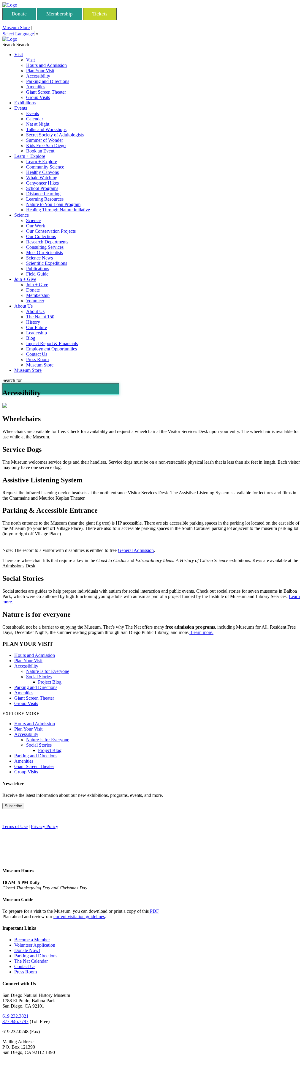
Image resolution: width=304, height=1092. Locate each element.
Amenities (35, 86)
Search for (12, 380)
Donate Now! (27, 950)
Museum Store (16, 27)
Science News (39, 257)
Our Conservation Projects (51, 231)
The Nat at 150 (40, 316)
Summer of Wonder (44, 140)
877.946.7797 (15, 1021)
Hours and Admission (46, 65)
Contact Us (36, 354)
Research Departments (47, 241)
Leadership (36, 332)
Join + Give (25, 279)
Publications (37, 268)
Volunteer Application (34, 945)
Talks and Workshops (46, 129)
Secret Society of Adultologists (55, 134)
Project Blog (49, 682)
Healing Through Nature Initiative (58, 209)
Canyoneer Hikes (42, 182)
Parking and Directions (47, 81)
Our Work (35, 225)
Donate (19, 14)
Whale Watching (41, 177)
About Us (23, 306)
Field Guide (37, 273)
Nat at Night (37, 124)
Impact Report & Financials (52, 343)
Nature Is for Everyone (47, 671)
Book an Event (40, 150)
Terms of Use (15, 826)
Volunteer (35, 300)
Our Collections (41, 236)
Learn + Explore (29, 156)
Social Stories (39, 676)
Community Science (45, 166)
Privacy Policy (44, 826)
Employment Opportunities (51, 348)
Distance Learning (43, 193)
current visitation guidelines (79, 916)
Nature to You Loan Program (53, 204)
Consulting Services (45, 247)
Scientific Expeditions (46, 263)
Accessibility (38, 75)
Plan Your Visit (40, 70)
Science (21, 215)
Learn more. (201, 632)
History (33, 322)
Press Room (37, 359)
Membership (59, 14)
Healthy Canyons (42, 172)
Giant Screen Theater (46, 92)
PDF (154, 911)
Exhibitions (25, 102)
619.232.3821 (15, 1016)
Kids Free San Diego (46, 145)
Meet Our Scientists (44, 252)
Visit (18, 54)
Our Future (36, 327)
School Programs (42, 188)
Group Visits (38, 97)
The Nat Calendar (31, 961)
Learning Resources (45, 199)
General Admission (136, 550)
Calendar (34, 118)
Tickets (99, 14)
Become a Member (32, 939)
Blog (30, 338)
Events (20, 108)
